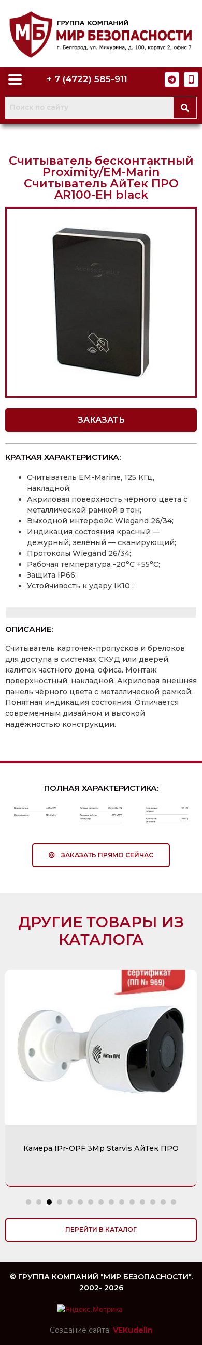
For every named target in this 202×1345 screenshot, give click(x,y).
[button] (101, 420)
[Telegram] (172, 79)
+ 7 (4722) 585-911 (87, 79)
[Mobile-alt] (191, 79)
